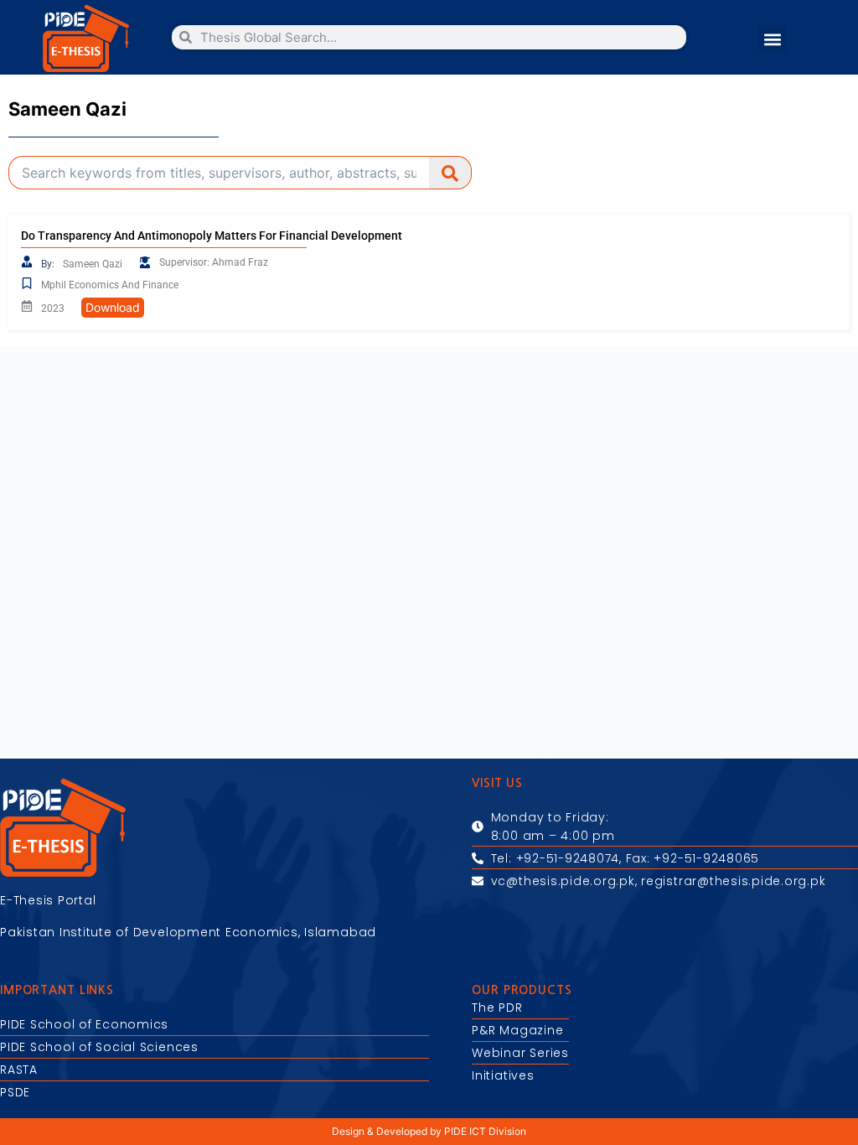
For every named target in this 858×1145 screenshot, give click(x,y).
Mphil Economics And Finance (109, 285)
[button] (772, 39)
